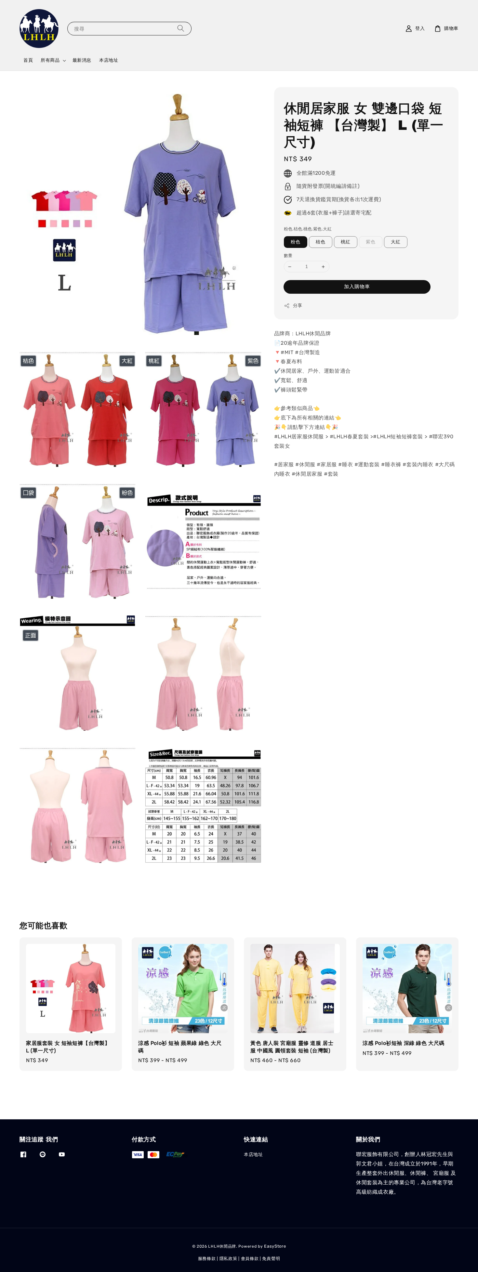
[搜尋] (180, 28)
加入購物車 (357, 286)
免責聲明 (271, 1258)
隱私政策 (228, 1258)
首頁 (28, 60)
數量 (288, 255)
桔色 (320, 242)
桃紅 (346, 242)
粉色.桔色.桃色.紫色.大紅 (308, 228)
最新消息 (82, 60)
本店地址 (108, 60)
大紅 (396, 242)
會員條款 (250, 1258)
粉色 (295, 242)
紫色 (371, 242)
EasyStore (275, 1246)
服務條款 (207, 1258)
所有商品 (50, 60)
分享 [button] (297, 305)
